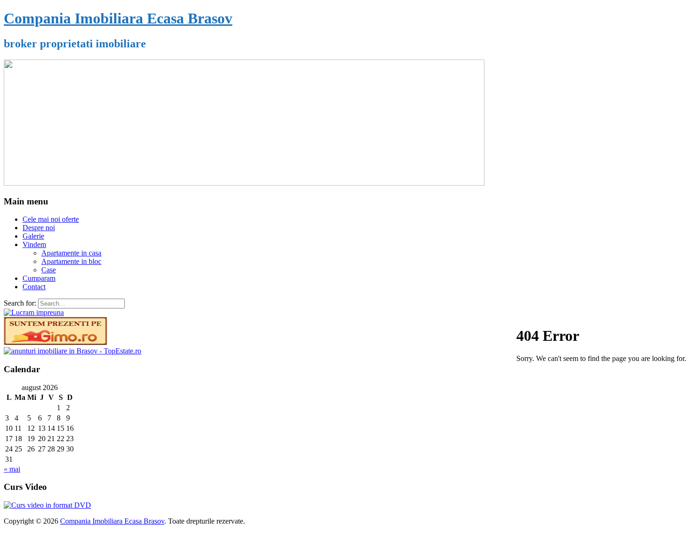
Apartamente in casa (71, 253)
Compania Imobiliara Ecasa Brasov (118, 18)
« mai (12, 469)
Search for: (20, 303)
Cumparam (39, 278)
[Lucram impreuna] (34, 312)
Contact (34, 287)
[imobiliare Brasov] (72, 351)
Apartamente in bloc (71, 261)
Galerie (33, 236)
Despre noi (39, 228)
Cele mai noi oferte (51, 219)
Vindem (34, 244)
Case (48, 270)
